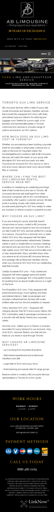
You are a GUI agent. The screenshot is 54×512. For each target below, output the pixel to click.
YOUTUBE (22, 46)
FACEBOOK (10, 46)
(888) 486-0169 (40, 39)
